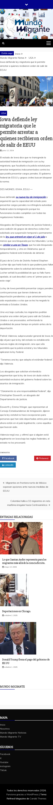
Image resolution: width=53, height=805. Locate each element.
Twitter (26, 458)
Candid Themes (38, 798)
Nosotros (5, 728)
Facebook (9, 458)
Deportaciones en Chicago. (16, 611)
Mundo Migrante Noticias (13, 732)
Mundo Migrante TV (10, 736)
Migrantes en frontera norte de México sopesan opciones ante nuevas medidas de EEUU (25, 486)
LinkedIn (9, 464)
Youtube (4, 762)
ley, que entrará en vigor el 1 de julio (25, 236)
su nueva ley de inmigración (31, 197)
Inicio (2, 724)
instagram (5, 766)
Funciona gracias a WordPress (22, 794)
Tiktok (3, 770)
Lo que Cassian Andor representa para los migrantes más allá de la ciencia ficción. (24, 561)
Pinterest (43, 458)
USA (3, 113)
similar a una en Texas (15, 244)
